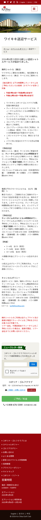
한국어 (29, 2)
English (22, 2)
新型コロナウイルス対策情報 (15, 460)
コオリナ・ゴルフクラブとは (15, 441)
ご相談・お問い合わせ (16, 390)
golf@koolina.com (17, 306)
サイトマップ (8, 471)
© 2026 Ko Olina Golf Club (20, 516)
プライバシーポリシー (12, 468)
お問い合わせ (8, 452)
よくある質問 (8, 456)
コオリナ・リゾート (11, 475)
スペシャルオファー (19, 49)
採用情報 (6, 464)
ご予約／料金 (20, 398)
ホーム (6, 49)
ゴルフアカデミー (10, 448)
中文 (35, 2)
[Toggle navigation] (34, 8)
